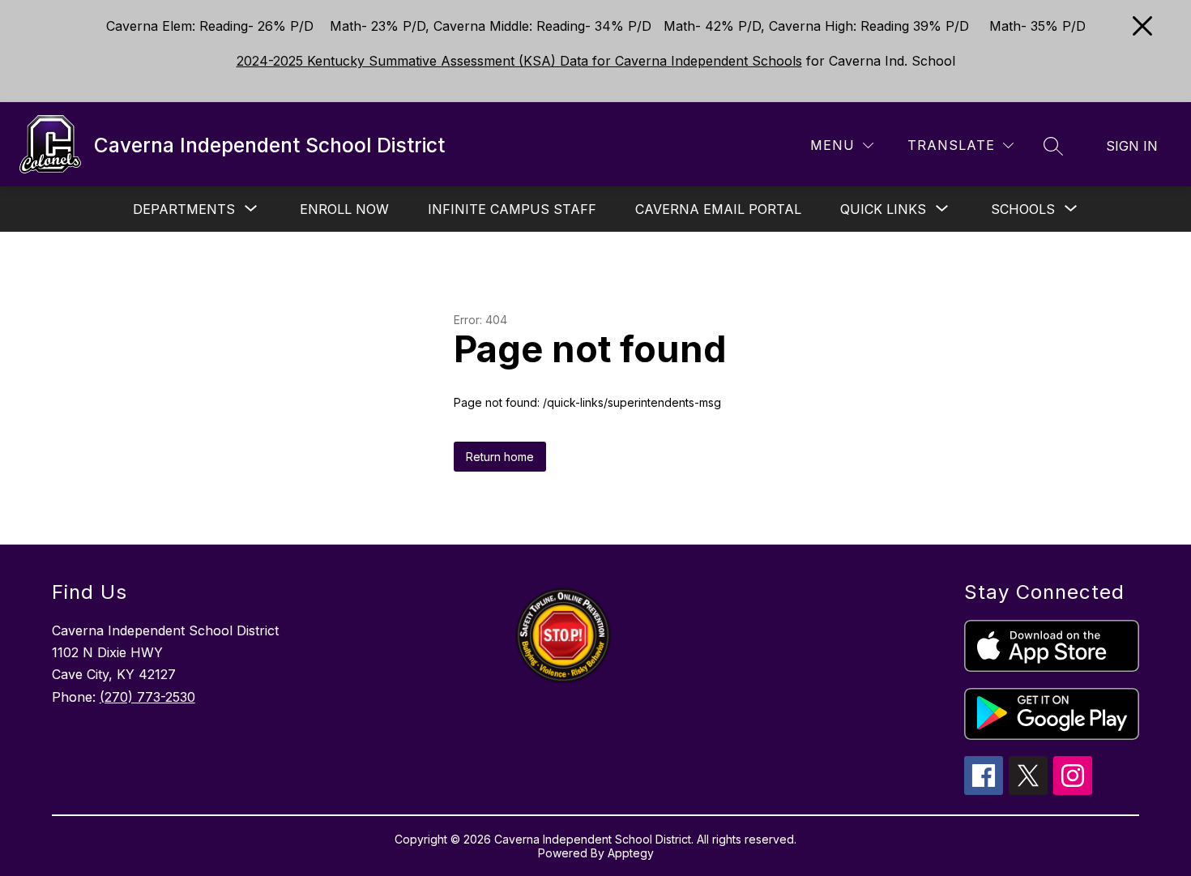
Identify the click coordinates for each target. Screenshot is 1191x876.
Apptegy (631, 853)
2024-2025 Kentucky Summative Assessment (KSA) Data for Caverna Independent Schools (519, 61)
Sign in (1132, 146)
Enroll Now (344, 209)
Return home (500, 457)
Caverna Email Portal (718, 209)
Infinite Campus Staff (512, 209)
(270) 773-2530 (147, 697)
